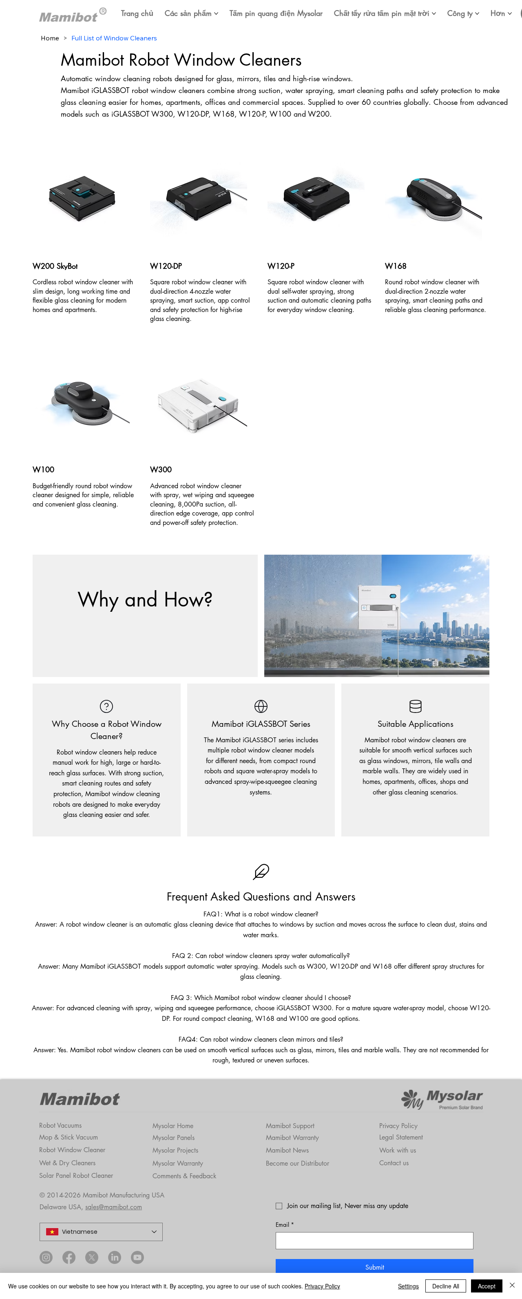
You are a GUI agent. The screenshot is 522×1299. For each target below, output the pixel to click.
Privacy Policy (398, 1126)
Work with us (397, 1150)
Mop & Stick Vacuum (68, 1137)
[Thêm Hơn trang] (510, 13)
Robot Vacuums (60, 1125)
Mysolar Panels (174, 1137)
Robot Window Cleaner (72, 1150)
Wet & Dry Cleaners (67, 1163)
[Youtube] (137, 1257)
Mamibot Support (290, 1126)
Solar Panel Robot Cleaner (76, 1175)
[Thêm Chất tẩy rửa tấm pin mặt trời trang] (434, 13)
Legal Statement (401, 1137)
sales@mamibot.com (113, 1207)
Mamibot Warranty (292, 1137)
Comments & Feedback (185, 1176)
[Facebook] (68, 1257)
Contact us (394, 1163)
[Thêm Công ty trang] (477, 13)
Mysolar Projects (175, 1150)
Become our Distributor (297, 1163)
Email (285, 1224)
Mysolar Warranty (178, 1163)
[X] (91, 1257)
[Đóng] (512, 1285)
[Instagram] (46, 1257)
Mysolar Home (173, 1126)
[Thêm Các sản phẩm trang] (216, 13)
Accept (486, 1286)
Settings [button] (408, 1286)
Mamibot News (287, 1150)
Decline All (445, 1286)
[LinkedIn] (114, 1257)
